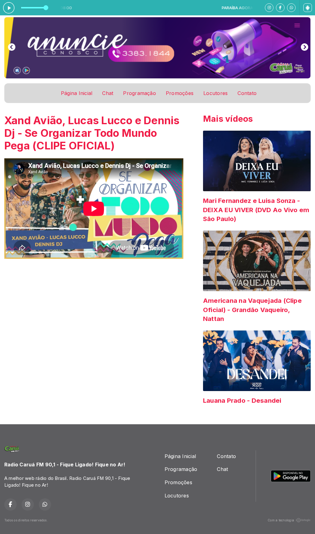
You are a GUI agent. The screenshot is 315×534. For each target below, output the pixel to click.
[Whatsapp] (291, 7)
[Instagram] (269, 7)
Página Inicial (76, 93)
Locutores (215, 93)
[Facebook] (280, 7)
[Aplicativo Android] (307, 7)
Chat (107, 93)
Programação (139, 93)
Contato (247, 93)
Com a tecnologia (281, 520)
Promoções (179, 93)
